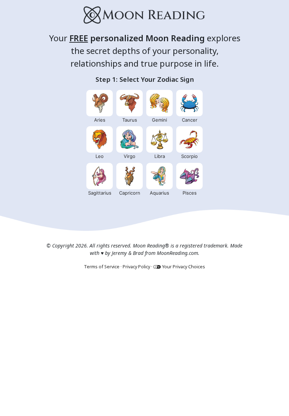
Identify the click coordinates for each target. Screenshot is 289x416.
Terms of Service (101, 267)
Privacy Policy (136, 267)
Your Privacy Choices (183, 267)
